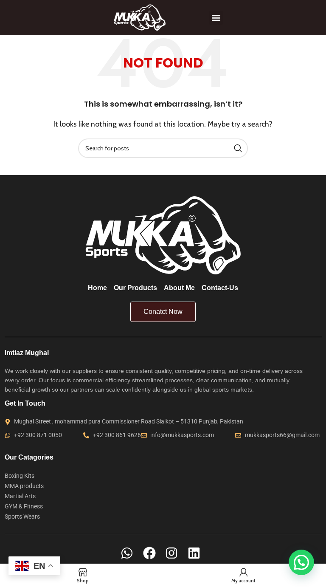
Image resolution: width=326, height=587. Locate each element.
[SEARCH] (238, 148)
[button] (216, 18)
